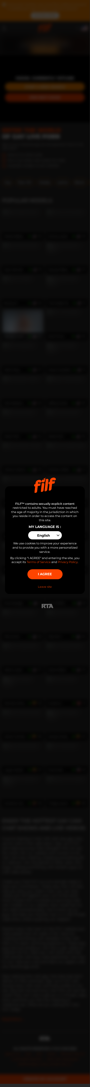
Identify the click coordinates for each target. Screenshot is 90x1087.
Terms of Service (39, 562)
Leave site (45, 586)
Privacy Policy (68, 562)
